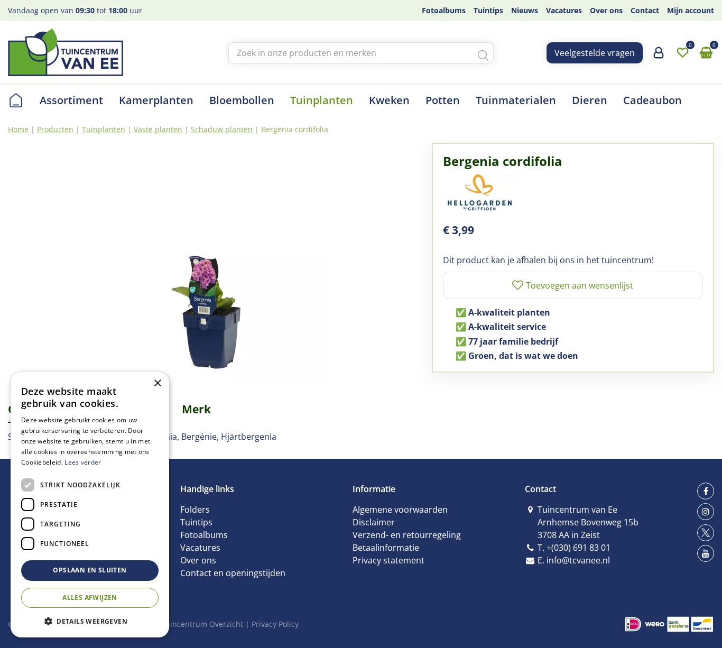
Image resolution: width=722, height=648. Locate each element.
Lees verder (82, 462)
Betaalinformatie (386, 547)
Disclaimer (374, 522)
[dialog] (90, 504)
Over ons (198, 560)
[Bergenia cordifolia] (212, 262)
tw (705, 532)
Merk (196, 409)
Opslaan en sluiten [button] (89, 570)
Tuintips (196, 522)
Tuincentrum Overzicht (202, 624)
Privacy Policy (275, 624)
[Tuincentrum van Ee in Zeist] (65, 52)
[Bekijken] (706, 53)
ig (705, 511)
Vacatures (200, 547)
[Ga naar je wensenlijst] (682, 53)
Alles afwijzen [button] (89, 597)
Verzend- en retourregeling (407, 535)
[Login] (659, 56)
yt (705, 553)
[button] (90, 621)
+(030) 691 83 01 (578, 547)
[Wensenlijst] (682, 53)
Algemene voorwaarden (400, 509)
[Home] (16, 100)
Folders (195, 509)
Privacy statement (388, 560)
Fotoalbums (204, 535)
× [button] (157, 383)
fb (705, 491)
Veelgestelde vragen (594, 53)
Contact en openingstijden (232, 573)
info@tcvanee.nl (578, 560)
